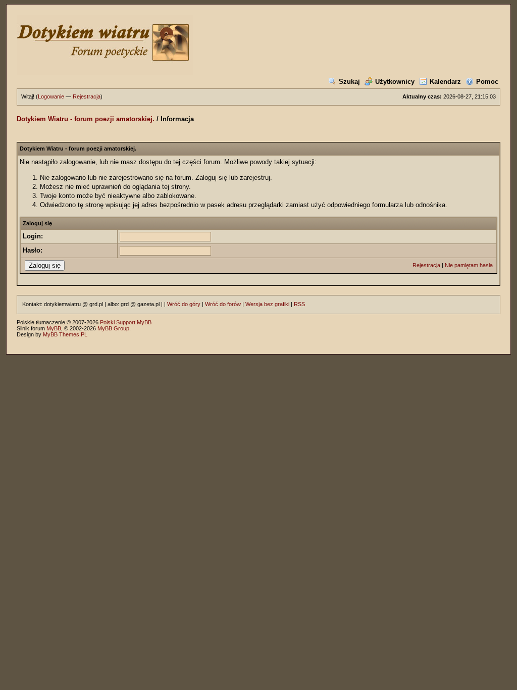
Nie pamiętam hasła (469, 265)
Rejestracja (86, 96)
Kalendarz (445, 81)
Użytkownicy (395, 81)
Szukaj (349, 81)
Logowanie (51, 96)
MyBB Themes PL (65, 334)
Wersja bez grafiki (267, 304)
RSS (299, 304)
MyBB (53, 328)
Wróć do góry (183, 304)
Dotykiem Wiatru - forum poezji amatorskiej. (85, 119)
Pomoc (487, 81)
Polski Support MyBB (125, 322)
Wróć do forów (223, 304)
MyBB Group (113, 328)
